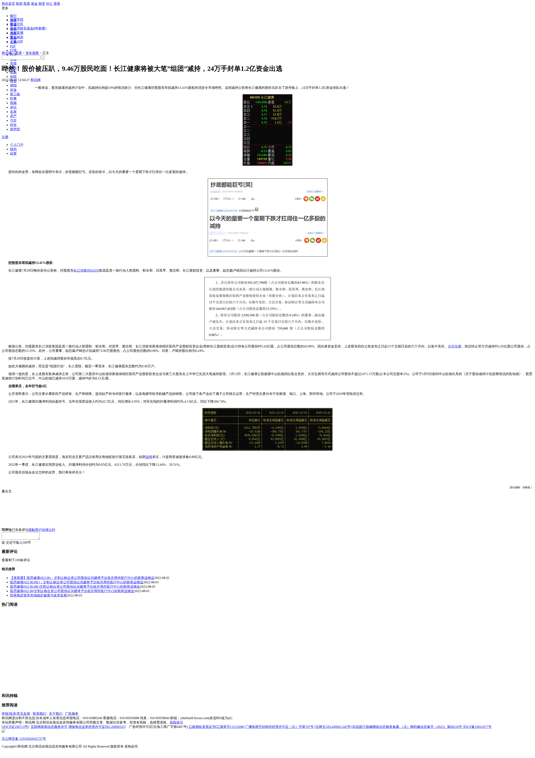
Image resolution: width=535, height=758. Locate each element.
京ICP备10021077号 (477, 727)
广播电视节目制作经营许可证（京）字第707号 (279, 727)
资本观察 (32, 53)
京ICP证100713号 (15, 727)
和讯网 (7, 53)
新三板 (15, 94)
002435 (93, 270)
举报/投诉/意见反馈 (16, 713)
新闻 (19, 3)
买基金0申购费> (35, 28)
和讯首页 (8, 3)
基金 (34, 3)
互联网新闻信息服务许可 (49, 727)
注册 (5, 137)
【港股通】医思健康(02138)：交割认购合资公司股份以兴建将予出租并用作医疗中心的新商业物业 (82, 578)
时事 (13, 98)
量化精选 (16, 37)
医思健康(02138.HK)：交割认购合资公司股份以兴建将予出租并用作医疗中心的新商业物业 (76, 582)
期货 (41, 3)
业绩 (148, 457)
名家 (13, 111)
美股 (13, 63)
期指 (13, 85)
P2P (12, 46)
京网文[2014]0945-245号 (333, 727)
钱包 (13, 149)
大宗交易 (454, 346)
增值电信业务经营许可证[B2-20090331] (97, 727)
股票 (26, 3)
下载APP (16, 41)
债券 (57, 3)
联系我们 (39, 713)
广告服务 (71, 713)
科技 (13, 125)
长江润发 (80, 270)
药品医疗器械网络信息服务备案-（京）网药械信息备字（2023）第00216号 (407, 727)
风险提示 (176, 722)
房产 (13, 116)
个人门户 (16, 144)
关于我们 (55, 713)
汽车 (13, 120)
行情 (13, 50)
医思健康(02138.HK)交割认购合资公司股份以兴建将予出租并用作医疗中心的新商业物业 (75, 586)
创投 (13, 76)
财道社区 (16, 24)
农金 (13, 90)
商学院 (15, 129)
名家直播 (16, 32)
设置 (13, 153)
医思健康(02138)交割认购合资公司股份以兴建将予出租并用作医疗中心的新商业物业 (72, 591)
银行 (13, 16)
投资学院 (16, 19)
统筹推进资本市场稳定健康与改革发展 (38, 595)
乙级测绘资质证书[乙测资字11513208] (216, 727)
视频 (13, 103)
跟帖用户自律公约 (41, 530)
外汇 (49, 3)
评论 (13, 107)
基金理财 (16, 28)
